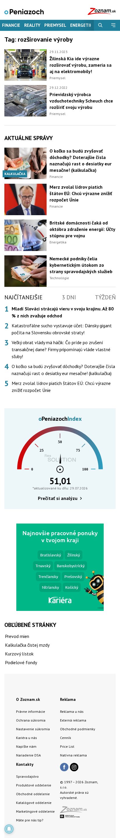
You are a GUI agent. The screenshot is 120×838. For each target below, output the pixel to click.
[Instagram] (74, 767)
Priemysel (55, 25)
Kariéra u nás (26, 738)
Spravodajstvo (27, 776)
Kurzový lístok (19, 654)
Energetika (58, 242)
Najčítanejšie (23, 297)
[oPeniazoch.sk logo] (24, 11)
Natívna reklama (73, 755)
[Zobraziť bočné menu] (113, 25)
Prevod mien (17, 636)
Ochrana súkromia (30, 720)
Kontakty (24, 764)
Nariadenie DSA (28, 755)
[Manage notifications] (9, 829)
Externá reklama (73, 720)
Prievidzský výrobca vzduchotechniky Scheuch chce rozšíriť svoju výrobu (81, 100)
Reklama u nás (72, 711)
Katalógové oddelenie (34, 802)
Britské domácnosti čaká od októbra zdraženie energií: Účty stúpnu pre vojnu (82, 229)
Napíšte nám (26, 746)
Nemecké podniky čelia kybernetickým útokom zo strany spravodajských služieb (81, 265)
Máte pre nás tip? (29, 820)
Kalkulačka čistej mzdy (27, 645)
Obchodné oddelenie (33, 794)
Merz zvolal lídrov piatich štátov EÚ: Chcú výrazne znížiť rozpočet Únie (81, 193)
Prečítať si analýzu (57, 498)
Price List (67, 746)
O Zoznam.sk (28, 699)
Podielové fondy (21, 662)
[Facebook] (64, 767)
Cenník (65, 738)
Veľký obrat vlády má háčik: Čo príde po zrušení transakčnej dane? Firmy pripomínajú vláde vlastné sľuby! (61, 349)
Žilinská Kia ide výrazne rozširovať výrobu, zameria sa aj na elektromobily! (81, 65)
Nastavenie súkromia (33, 729)
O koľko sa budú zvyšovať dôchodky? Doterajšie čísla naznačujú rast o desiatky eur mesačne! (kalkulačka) (63, 369)
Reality (32, 25)
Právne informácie (30, 711)
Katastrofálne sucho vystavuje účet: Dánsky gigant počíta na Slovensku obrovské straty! (62, 329)
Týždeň (105, 297)
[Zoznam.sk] (75, 811)
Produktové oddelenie (33, 785)
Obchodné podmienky (77, 729)
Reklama (68, 699)
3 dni (69, 297)
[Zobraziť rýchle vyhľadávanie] (100, 25)
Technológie (59, 278)
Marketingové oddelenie (35, 811)
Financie (11, 25)
